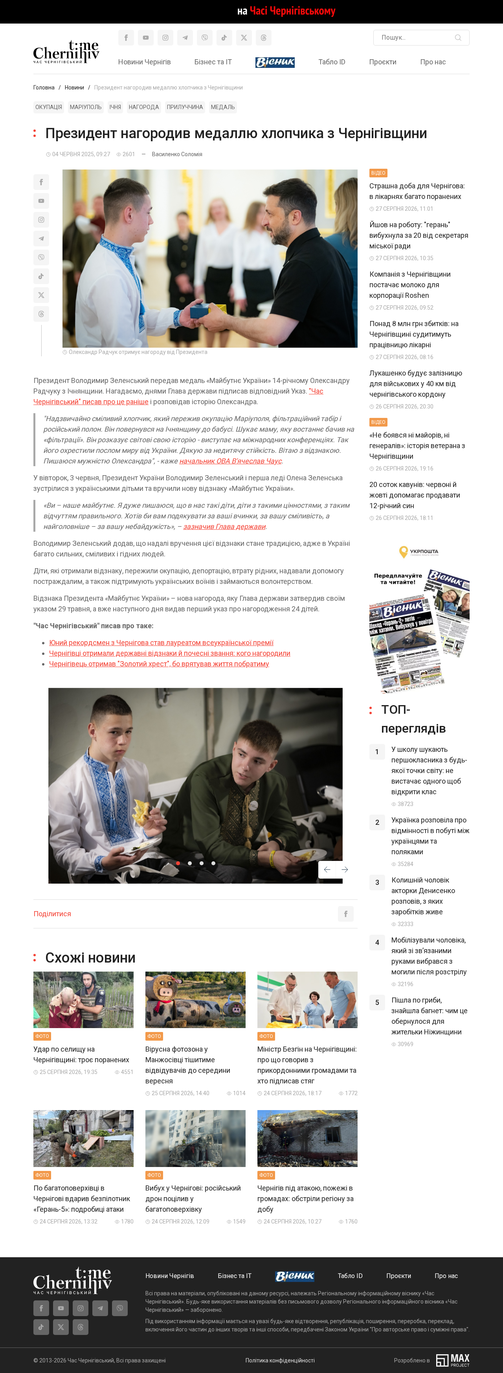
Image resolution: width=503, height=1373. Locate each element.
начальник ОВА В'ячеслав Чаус (230, 461)
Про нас (433, 62)
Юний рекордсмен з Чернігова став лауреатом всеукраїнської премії (161, 642)
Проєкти (383, 62)
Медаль (223, 107)
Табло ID (331, 62)
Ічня (115, 107)
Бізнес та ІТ (213, 62)
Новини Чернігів (144, 62)
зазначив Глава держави (224, 526)
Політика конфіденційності (280, 1360)
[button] (178, 863)
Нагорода (144, 107)
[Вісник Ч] (275, 63)
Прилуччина (185, 107)
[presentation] (327, 871)
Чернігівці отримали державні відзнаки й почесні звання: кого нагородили (169, 653)
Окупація (48, 107)
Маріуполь (86, 107)
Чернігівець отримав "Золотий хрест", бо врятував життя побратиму (159, 664)
